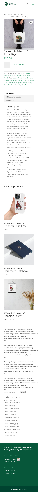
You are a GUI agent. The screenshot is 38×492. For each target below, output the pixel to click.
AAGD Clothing (10, 405)
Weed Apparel (17, 82)
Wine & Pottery (10, 424)
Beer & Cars (9, 414)
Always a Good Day (13, 14)
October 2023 (9, 473)
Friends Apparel (23, 78)
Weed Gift (7, 85)
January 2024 (9, 470)
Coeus (18, 489)
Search (23, 392)
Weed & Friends (10, 421)
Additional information (14, 97)
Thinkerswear (8, 436)
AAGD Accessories (11, 402)
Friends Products (23, 80)
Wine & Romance (10, 427)
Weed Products (15, 85)
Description (10, 93)
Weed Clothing (27, 82)
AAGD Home (9, 411)
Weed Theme (25, 85)
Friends (15, 78)
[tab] (19, 93)
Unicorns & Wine (10, 418)
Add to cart (19, 64)
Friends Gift (13, 80)
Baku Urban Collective (11, 430)
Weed (11, 82)
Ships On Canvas (9, 433)
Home (5, 14)
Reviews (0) (10, 100)
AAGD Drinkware (10, 409)
